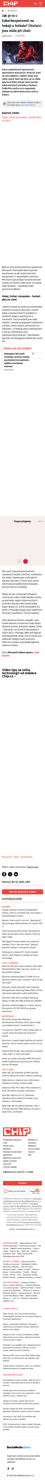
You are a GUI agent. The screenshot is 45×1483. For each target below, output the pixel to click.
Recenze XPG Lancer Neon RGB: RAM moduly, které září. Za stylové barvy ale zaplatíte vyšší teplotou (22, 1358)
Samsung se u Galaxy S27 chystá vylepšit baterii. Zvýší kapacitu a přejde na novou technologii (20, 955)
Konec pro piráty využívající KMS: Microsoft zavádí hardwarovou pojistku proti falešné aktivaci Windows (21, 1061)
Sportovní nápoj (9, 1269)
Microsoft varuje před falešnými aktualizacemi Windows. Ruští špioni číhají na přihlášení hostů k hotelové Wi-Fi (21, 1022)
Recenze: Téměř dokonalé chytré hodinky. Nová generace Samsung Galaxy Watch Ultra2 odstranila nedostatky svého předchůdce (22, 990)
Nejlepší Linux (8, 1301)
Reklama (7, 1149)
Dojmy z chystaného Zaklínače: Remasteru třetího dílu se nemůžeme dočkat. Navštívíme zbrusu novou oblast (21, 1326)
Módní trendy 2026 (24, 1254)
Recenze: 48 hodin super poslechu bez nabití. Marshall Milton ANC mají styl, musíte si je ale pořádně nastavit (22, 969)
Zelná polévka (15, 1272)
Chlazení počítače (28, 1282)
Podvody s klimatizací (29, 1298)
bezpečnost (26, 856)
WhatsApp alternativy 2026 (13, 1256)
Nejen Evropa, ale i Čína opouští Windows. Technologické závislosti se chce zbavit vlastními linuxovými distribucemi (22, 1316)
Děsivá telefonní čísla (28, 1243)
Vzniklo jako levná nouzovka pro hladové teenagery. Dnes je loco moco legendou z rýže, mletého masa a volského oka (21, 1393)
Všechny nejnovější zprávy (22, 892)
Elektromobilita (31, 1296)
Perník (12, 1275)
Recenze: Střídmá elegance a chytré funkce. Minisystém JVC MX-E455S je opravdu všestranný (21, 1008)
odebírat (22, 1183)
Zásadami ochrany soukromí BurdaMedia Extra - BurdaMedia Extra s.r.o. (22, 1206)
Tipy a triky (8, 1069)
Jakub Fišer (7, 36)
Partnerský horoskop (27, 1246)
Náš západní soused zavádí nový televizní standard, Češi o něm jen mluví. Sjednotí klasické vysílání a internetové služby (20, 944)
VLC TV (16, 1298)
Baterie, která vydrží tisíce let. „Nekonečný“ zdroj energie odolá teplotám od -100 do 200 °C (22, 923)
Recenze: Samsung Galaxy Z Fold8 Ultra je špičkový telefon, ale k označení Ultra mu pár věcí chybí (22, 979)
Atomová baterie (25, 1293)
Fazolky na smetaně (11, 1264)
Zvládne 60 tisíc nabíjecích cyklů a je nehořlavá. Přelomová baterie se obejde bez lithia (22, 1367)
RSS (29, 1155)
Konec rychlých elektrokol (13, 1285)
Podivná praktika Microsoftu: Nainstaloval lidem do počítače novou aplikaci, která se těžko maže (21, 934)
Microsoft (7, 856)
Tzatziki (26, 1272)
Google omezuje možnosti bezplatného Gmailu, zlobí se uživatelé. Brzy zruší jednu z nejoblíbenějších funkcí (22, 913)
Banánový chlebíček (11, 1267)
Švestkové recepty (30, 1275)
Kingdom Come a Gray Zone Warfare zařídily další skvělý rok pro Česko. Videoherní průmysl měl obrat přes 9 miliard (21, 1337)
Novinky (6, 907)
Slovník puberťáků (10, 1246)
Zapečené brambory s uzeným (29, 1277)
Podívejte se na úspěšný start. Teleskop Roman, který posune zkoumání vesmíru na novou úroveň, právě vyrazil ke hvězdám (22, 1347)
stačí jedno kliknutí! (27, 105)
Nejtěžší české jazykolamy (20, 1248)
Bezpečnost (13, 11)
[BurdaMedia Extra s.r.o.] (16, 1131)
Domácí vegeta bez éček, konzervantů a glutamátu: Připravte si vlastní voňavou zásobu (21, 1410)
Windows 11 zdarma (31, 1290)
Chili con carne (27, 1267)
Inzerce (31, 1152)
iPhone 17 (7, 1298)
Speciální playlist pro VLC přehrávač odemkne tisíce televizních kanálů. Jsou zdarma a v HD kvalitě (20, 1098)
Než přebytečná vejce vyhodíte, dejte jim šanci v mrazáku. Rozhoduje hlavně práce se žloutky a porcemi (22, 1382)
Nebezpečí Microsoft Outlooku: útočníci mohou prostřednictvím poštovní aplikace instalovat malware (17, 360)
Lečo (19, 1275)
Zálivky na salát (24, 1269)
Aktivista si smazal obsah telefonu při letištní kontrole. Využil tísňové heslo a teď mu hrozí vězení (22, 1043)
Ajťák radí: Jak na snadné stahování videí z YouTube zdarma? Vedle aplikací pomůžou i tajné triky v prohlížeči (21, 1109)
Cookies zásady (10, 1167)
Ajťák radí (25, 1251)
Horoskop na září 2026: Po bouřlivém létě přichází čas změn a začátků (19, 1417)
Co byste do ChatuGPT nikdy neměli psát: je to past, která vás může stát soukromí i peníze (21, 1033)
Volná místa (8, 1146)
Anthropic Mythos (10, 1293)
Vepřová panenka (28, 1261)
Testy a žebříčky (10, 963)
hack (16, 856)
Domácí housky (9, 1277)
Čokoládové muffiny (29, 1264)
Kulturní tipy (15, 1251)
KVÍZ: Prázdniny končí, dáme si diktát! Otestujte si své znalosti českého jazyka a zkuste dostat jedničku (22, 1427)
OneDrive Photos (27, 1288)
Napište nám (32, 867)
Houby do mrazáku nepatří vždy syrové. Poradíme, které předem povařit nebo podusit (21, 1402)
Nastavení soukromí (12, 1158)
